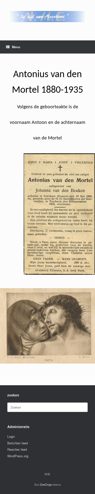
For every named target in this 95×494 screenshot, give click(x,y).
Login (11, 436)
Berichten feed (17, 443)
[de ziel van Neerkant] (47, 16)
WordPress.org (17, 456)
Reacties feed (17, 449)
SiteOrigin (46, 484)
